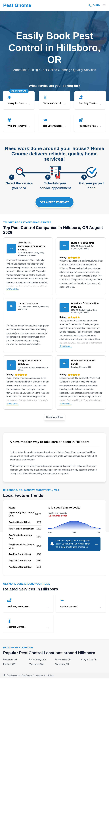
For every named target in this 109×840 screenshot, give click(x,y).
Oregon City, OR (89, 659)
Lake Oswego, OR (38, 659)
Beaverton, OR (10, 659)
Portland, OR (9, 664)
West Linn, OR (62, 664)
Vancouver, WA (36, 664)
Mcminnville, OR (63, 659)
